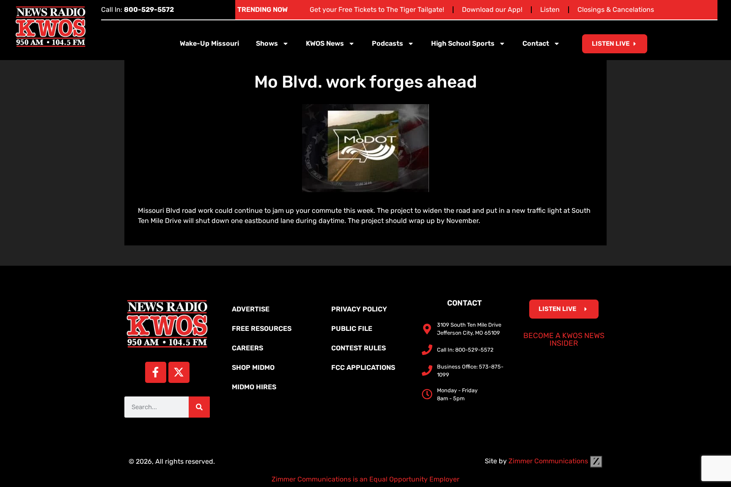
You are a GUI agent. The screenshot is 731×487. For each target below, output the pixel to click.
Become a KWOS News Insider (564, 339)
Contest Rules (358, 348)
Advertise (250, 309)
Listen (550, 10)
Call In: (137, 10)
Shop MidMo (253, 367)
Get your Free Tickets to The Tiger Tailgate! (377, 10)
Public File (351, 329)
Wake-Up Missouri (209, 43)
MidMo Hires (254, 387)
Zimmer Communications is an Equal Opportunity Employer (365, 479)
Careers (247, 348)
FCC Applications (363, 367)
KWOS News (325, 43)
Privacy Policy (359, 309)
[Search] (199, 407)
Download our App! (492, 10)
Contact (535, 43)
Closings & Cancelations (615, 10)
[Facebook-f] (155, 372)
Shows (267, 43)
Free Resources (261, 329)
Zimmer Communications (549, 461)
